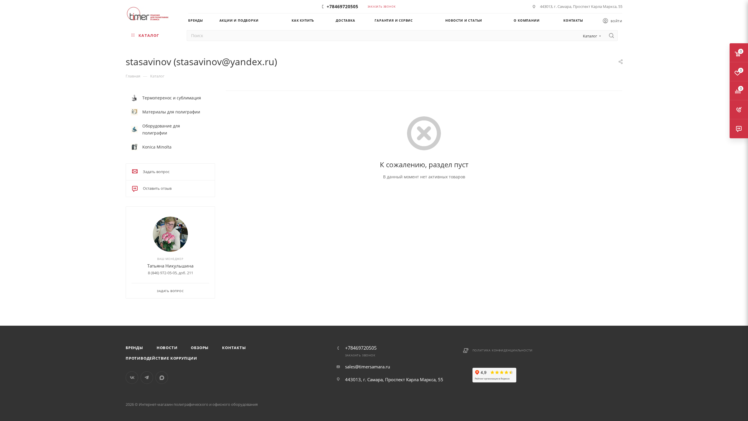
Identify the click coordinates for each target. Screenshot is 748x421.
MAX (161, 377)
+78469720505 (342, 6)
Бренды (134, 347)
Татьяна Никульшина (170, 266)
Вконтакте (132, 377)
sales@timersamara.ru (367, 367)
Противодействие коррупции (161, 358)
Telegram (147, 377)
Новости (167, 347)
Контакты (234, 347)
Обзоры (200, 347)
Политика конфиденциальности (502, 350)
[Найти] (611, 35)
